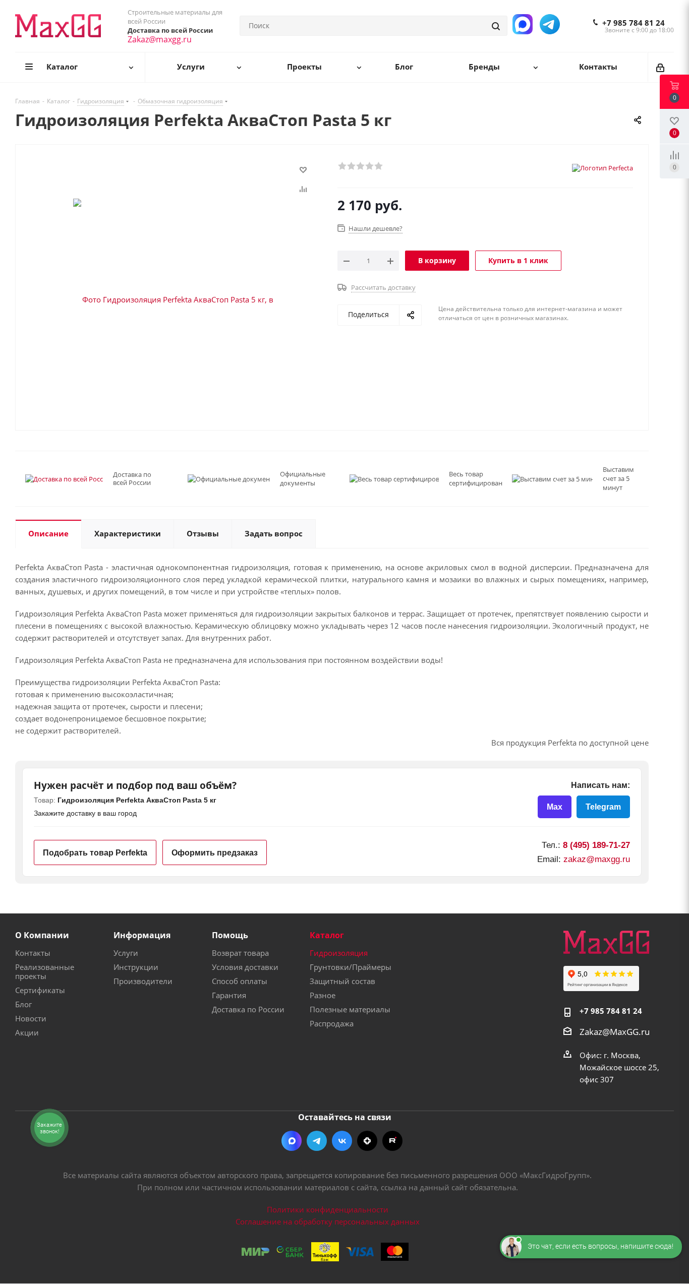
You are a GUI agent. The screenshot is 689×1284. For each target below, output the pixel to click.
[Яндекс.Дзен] (367, 1141)
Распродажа (332, 1023)
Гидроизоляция (339, 953)
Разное (322, 995)
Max (554, 807)
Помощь (230, 935)
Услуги (125, 953)
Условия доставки (245, 967)
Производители (143, 981)
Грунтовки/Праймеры (350, 967)
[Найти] (496, 26)
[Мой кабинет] (661, 67)
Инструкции (135, 967)
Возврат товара (240, 953)
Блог (23, 1004)
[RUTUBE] (392, 1141)
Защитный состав (342, 981)
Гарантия (229, 995)
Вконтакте (342, 1141)
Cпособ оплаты (239, 981)
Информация (141, 935)
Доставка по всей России (132, 478)
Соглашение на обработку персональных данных (328, 1221)
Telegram (603, 807)
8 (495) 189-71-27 (596, 845)
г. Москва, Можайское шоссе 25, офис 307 (619, 1067)
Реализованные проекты (44, 971)
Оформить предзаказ (214, 852)
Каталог (327, 935)
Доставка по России (248, 1009)
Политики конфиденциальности (327, 1209)
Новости (30, 1018)
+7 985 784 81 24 (633, 22)
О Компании (42, 935)
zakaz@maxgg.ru (596, 859)
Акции (27, 1032)
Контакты (32, 953)
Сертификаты (40, 990)
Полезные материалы (350, 1009)
